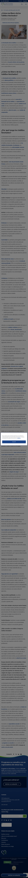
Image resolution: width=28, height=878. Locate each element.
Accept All (14, 441)
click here (19, 438)
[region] (14, 439)
